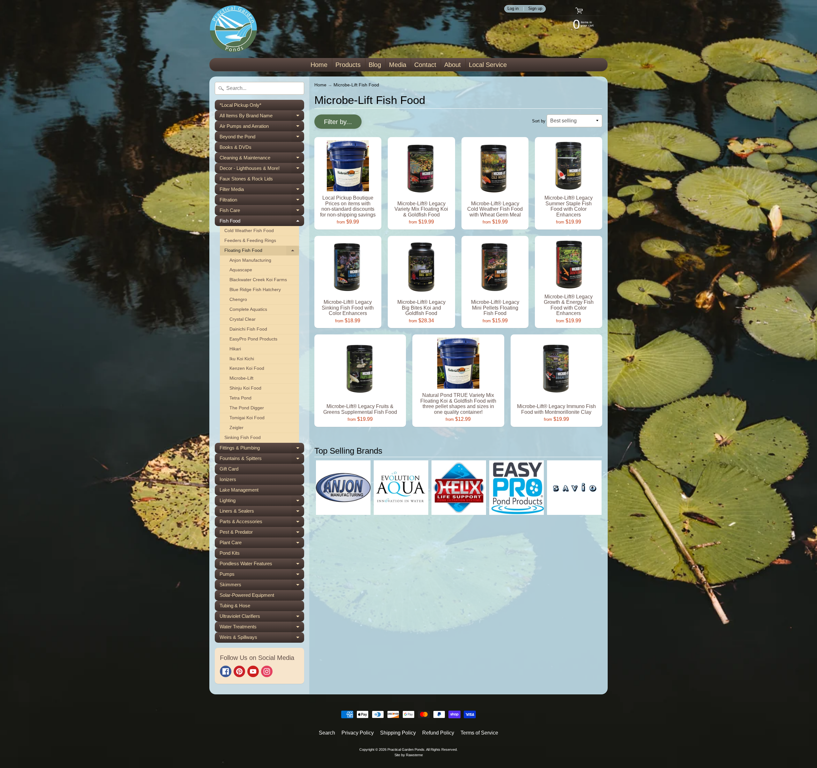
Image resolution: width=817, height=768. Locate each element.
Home (319, 64)
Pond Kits (230, 553)
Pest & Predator (262, 533)
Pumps (262, 575)
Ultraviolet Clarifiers (262, 617)
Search (327, 732)
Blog (375, 64)
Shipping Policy (398, 732)
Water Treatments (262, 628)
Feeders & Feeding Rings (250, 240)
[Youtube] (253, 671)
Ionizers (228, 479)
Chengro (238, 299)
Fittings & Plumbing (262, 449)
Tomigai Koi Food (247, 417)
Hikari (235, 349)
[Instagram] (267, 671)
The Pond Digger (246, 408)
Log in (513, 9)
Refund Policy (438, 732)
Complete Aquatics (248, 309)
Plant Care (262, 544)
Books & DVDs (235, 147)
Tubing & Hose (235, 605)
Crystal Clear (242, 319)
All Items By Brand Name (262, 117)
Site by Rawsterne (408, 755)
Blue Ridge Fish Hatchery (255, 289)
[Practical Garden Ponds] (233, 29)
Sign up (535, 9)
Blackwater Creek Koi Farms (258, 279)
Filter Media (262, 190)
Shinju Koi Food (245, 388)
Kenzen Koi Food (246, 368)
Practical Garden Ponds (405, 749)
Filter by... (338, 121)
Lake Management (239, 490)
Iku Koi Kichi (241, 358)
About (452, 64)
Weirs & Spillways (262, 638)
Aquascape (240, 269)
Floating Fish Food (261, 252)
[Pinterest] (239, 671)
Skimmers (262, 586)
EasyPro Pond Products (253, 339)
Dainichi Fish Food (248, 329)
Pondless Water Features (262, 565)
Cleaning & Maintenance (262, 159)
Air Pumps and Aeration (262, 127)
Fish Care (262, 212)
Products (348, 64)
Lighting (262, 502)
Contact (425, 64)
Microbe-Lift (241, 378)
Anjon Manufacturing (250, 260)
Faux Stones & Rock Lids (246, 178)
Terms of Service (479, 732)
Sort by (538, 121)
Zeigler (236, 427)
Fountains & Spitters (262, 460)
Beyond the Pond (262, 138)
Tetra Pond (240, 398)
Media (397, 64)
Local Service (488, 64)
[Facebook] (225, 671)
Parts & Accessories (262, 523)
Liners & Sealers (262, 512)
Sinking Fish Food (242, 437)
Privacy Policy (357, 732)
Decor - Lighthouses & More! (262, 169)
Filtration (262, 201)
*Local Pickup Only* (240, 105)
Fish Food (262, 222)
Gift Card (229, 469)
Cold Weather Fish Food (249, 230)
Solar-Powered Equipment (247, 595)
